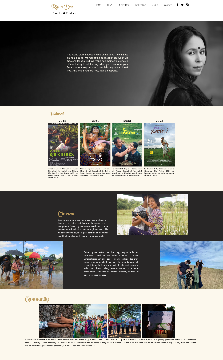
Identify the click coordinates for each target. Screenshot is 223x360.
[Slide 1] (111, 99)
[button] (110, 5)
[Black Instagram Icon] (187, 5)
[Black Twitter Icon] (182, 5)
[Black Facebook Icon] (177, 5)
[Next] (208, 63)
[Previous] (14, 63)
